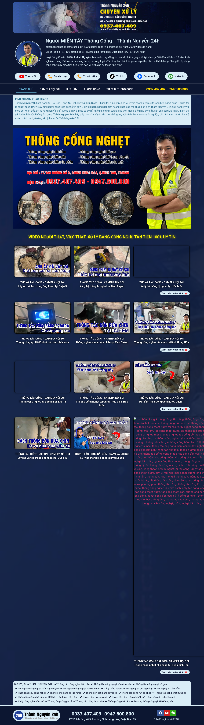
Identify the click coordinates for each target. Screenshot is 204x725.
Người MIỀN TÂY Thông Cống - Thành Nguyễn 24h (103, 41)
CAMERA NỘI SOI (50, 89)
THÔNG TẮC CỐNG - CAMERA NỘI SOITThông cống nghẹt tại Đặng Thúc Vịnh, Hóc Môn (102, 609)
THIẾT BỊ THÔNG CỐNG (119, 89)
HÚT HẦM (71, 89)
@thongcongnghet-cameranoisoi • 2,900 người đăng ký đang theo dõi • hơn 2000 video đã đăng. (99, 46)
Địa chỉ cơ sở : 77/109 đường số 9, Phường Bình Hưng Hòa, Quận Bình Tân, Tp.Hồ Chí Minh (95, 51)
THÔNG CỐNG (92, 89)
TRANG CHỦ (26, 89)
